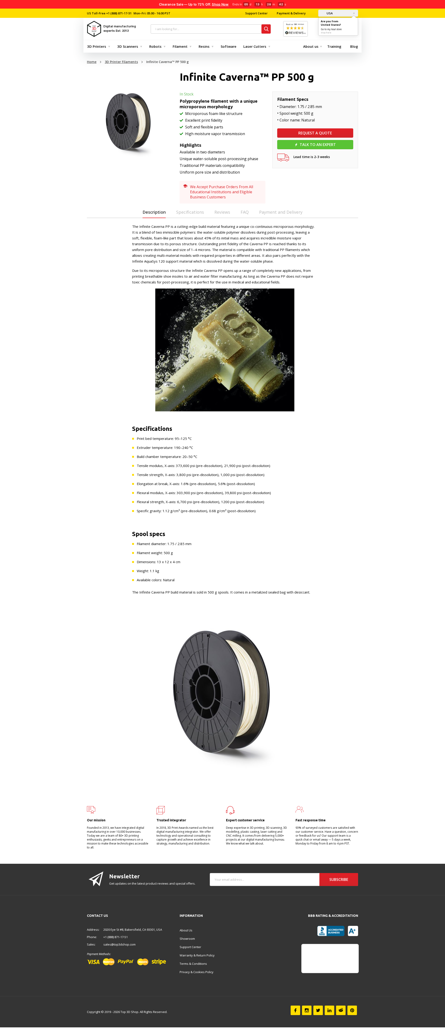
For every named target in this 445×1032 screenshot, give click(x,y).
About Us (186, 930)
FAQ (245, 212)
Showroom (187, 939)
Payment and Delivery (280, 212)
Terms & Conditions (193, 964)
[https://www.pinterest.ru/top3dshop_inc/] (352, 1010)
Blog (354, 46)
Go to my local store (331, 29)
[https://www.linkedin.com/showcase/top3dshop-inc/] (329, 1010)
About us (310, 46)
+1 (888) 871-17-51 (118, 13)
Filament (180, 46)
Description (154, 212)
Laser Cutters (254, 46)
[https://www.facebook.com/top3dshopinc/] (295, 1010)
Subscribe (338, 879)
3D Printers (96, 46)
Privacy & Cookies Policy (196, 972)
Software (228, 46)
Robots (155, 46)
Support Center (256, 13)
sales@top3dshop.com (119, 944)
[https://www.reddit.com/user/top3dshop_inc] (341, 1010)
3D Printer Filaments (121, 62)
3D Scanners (127, 46)
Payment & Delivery (291, 13)
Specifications (190, 212)
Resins (204, 46)
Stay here (326, 33)
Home (91, 62)
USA (329, 13)
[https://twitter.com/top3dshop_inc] (318, 1010)
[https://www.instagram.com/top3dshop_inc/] (307, 1010)
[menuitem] (97, 46)
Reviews (222, 212)
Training (334, 46)
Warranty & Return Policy (197, 955)
